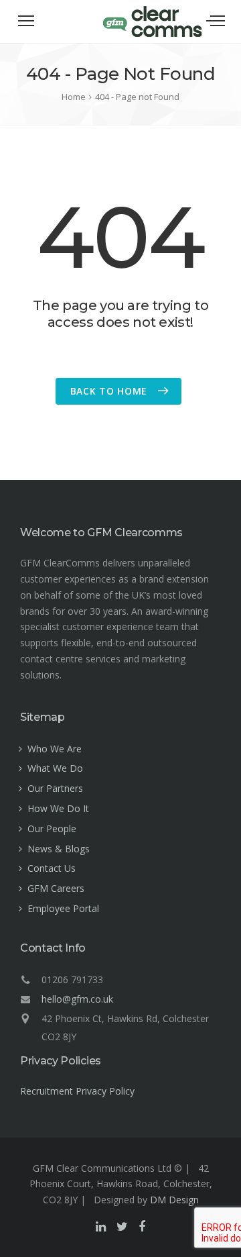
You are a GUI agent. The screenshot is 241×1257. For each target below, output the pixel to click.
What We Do (55, 768)
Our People (51, 828)
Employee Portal (63, 908)
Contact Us (51, 868)
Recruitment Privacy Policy (77, 1091)
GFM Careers (55, 888)
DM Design (174, 1199)
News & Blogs (58, 848)
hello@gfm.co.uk (77, 999)
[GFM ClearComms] (152, 35)
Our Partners (55, 788)
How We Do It (58, 808)
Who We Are (54, 748)
